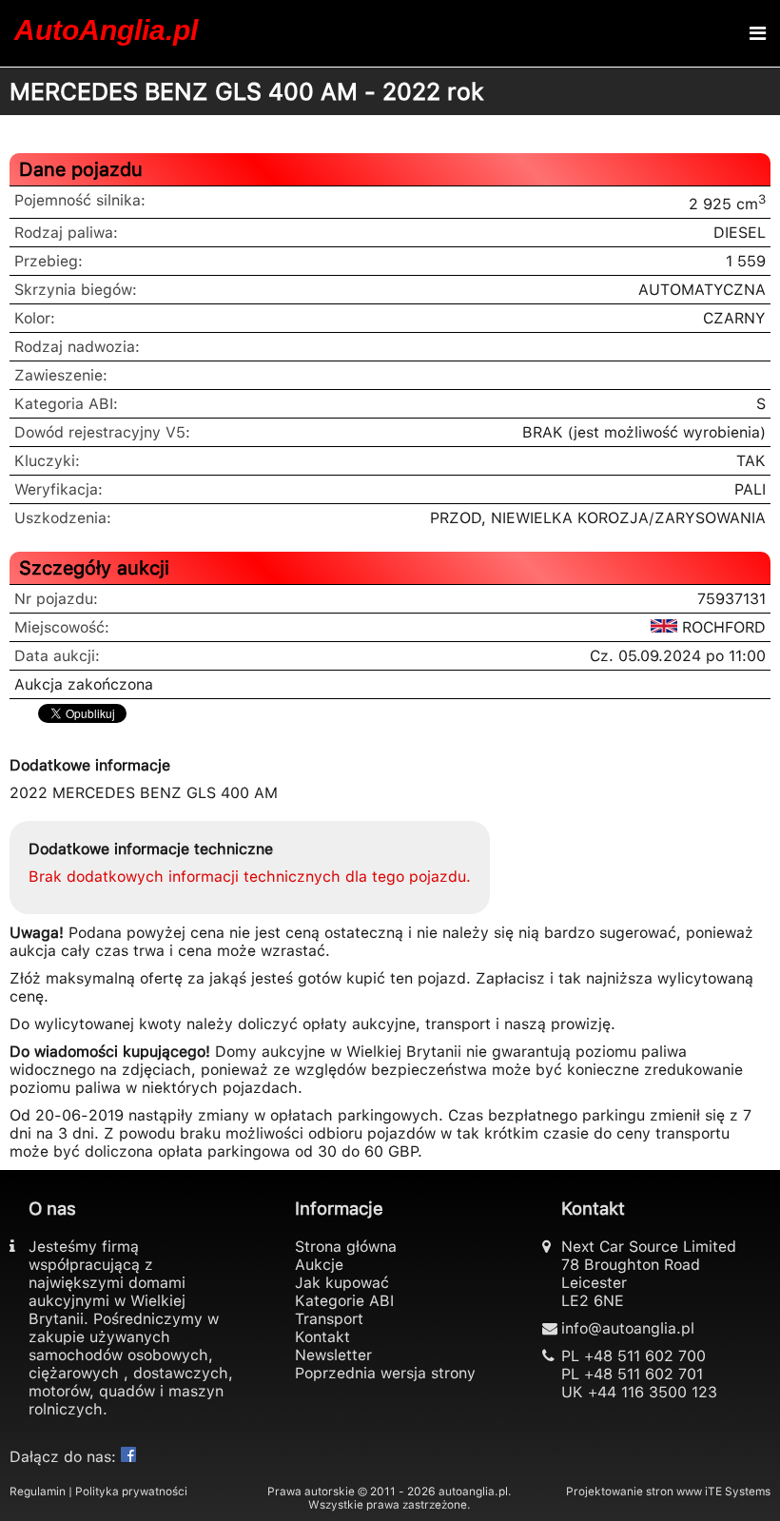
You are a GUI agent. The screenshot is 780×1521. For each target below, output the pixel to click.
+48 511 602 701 (643, 1374)
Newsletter (333, 1355)
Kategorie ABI (344, 1301)
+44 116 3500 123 (652, 1392)
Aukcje (319, 1265)
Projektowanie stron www (634, 1491)
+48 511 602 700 (645, 1356)
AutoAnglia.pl (106, 30)
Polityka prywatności (131, 1491)
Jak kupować (342, 1283)
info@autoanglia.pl (627, 1328)
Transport (329, 1319)
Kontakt (322, 1337)
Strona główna (346, 1247)
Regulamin (38, 1491)
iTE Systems (737, 1491)
